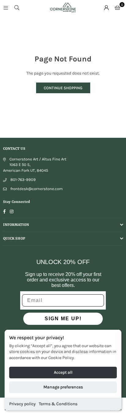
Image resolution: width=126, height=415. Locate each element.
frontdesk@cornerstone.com (36, 188)
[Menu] (5, 7)
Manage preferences (63, 387)
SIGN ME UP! (63, 318)
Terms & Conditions (58, 403)
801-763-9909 (23, 179)
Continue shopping (63, 88)
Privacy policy (22, 403)
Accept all (63, 372)
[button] (117, 7)
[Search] (16, 7)
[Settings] (106, 7)
